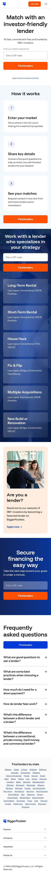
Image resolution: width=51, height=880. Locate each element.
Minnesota (20, 785)
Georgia (34, 776)
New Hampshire (39, 788)
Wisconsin (42, 804)
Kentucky (43, 779)
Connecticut (25, 773)
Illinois (13, 779)
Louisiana (10, 782)
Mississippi (31, 785)
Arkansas (33, 769)
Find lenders (25, 65)
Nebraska (18, 788)
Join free (35, 4)
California (42, 769)
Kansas (34, 779)
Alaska (16, 769)
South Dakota (9, 801)
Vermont (43, 801)
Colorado (14, 773)
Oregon (40, 794)
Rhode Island (25, 798)
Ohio (23, 794)
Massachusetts (38, 782)
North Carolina (42, 791)
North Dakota (13, 794)
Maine (18, 782)
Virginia (8, 804)
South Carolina (38, 798)
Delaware (36, 773)
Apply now (13, 526)
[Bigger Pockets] (4, 4)
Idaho (6, 779)
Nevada (27, 788)
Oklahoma (31, 794)
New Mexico (19, 791)
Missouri (41, 785)
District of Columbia (14, 776)
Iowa (27, 779)
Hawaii (42, 776)
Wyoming (25, 807)
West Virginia (30, 804)
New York (30, 791)
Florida (26, 776)
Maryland (26, 782)
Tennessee (20, 801)
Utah (36, 801)
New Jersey (7, 791)
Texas (29, 801)
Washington (18, 804)
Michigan (10, 785)
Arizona (24, 769)
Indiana (21, 779)
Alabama (8, 769)
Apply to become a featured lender (25, 78)
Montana (9, 788)
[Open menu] (46, 4)
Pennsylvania (13, 798)
